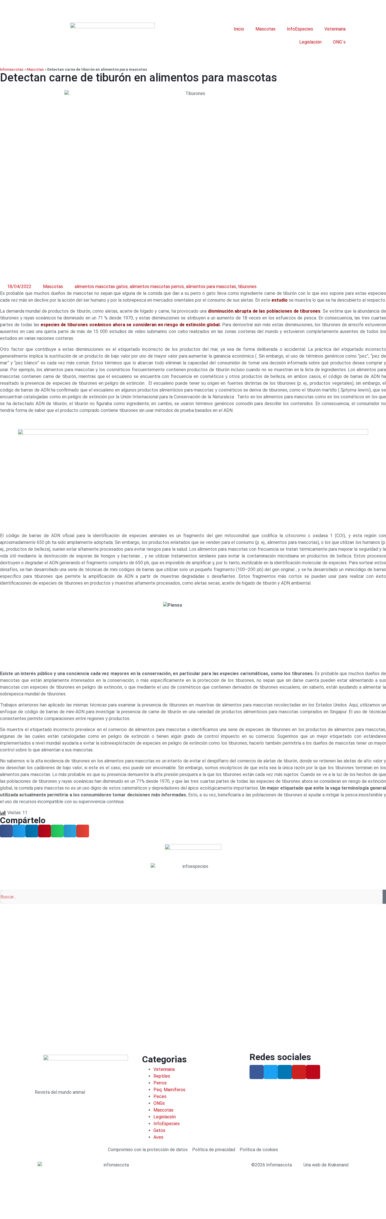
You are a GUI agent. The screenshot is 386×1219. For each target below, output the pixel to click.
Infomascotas (11, 69)
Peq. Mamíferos (169, 1089)
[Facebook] (257, 1072)
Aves (158, 1137)
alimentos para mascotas (211, 286)
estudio (280, 300)
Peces (159, 1096)
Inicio (239, 29)
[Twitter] (271, 1072)
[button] (6, 831)
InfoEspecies (300, 29)
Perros (160, 1083)
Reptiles (161, 1076)
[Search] (384, 897)
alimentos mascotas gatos (101, 286)
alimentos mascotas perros (157, 286)
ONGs (159, 1103)
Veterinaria (335, 29)
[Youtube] (299, 1072)
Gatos (159, 1130)
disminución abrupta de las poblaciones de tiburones (264, 311)
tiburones (247, 286)
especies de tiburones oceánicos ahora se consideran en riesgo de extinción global (130, 324)
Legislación (310, 42)
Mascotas (265, 29)
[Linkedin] (285, 1072)
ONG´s (339, 42)
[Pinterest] (313, 1072)
